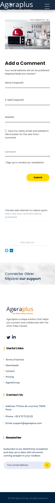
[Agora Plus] (16, 5)
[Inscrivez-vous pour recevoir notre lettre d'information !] (27, 162)
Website (9, 117)
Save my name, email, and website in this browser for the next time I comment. (27, 134)
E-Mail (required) (14, 99)
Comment (10, 150)
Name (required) (14, 82)
